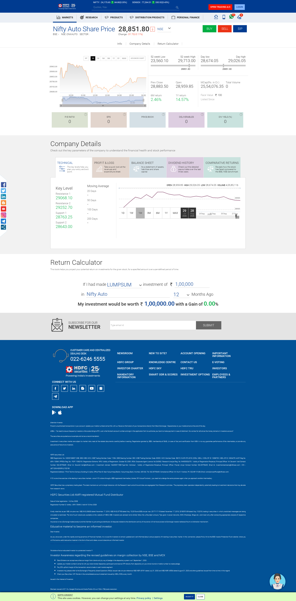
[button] (164, 29)
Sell (224, 28)
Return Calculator (168, 43)
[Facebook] (55, 388)
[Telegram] (55, 396)
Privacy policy (144, 598)
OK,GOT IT (189, 597)
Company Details (140, 43)
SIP (240, 28)
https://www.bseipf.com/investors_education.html (67, 544)
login (239, 7)
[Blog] (82, 388)
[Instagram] (100, 388)
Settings (158, 598)
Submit (208, 325)
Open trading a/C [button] (220, 7)
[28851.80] (189, 65)
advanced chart (137, 58)
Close (200, 597)
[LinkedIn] (73, 388)
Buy (209, 28)
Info (119, 43)
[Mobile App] (224, 17)
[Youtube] (91, 388)
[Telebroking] (216, 17)
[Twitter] (64, 388)
